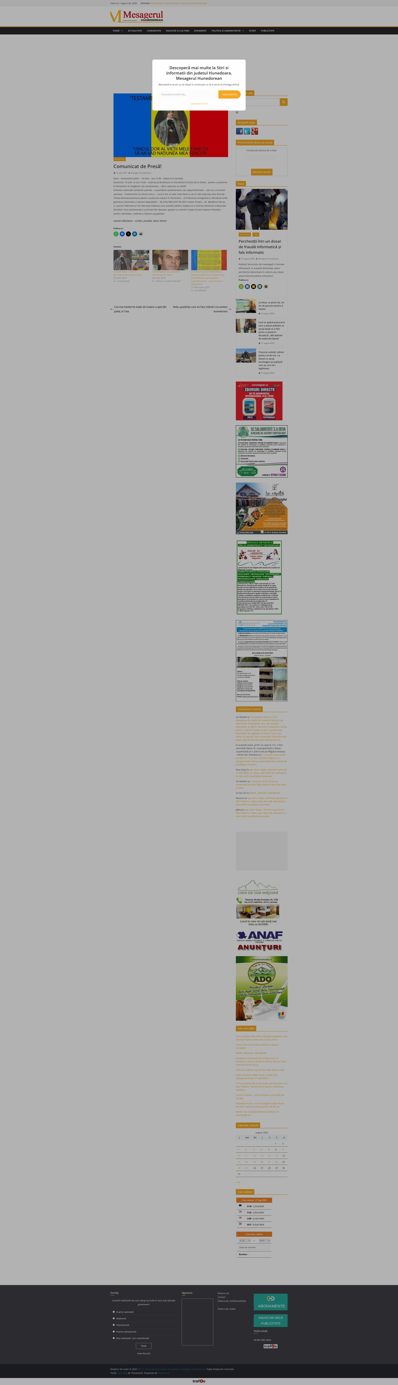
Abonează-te (229, 94)
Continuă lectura (199, 103)
